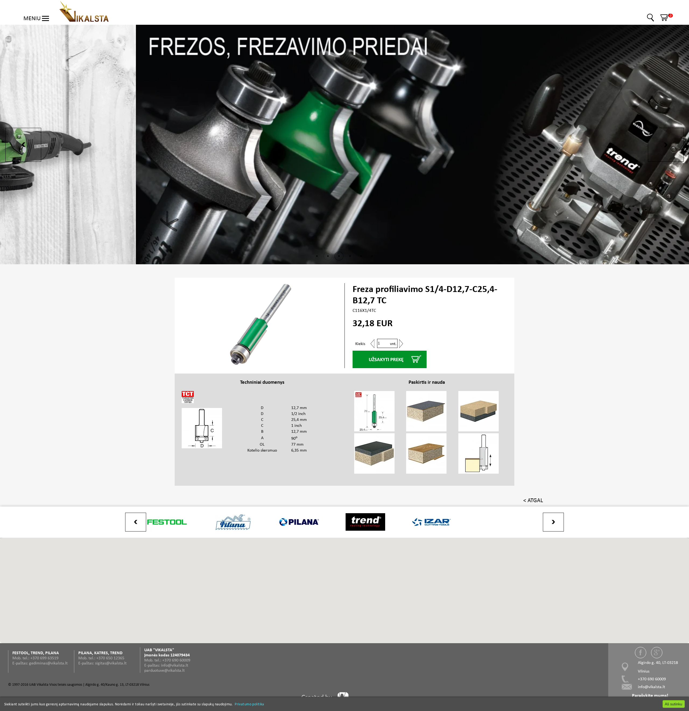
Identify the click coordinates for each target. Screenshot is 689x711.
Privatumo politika (249, 704)
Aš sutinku (673, 704)
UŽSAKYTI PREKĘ (386, 359)
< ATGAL (533, 500)
